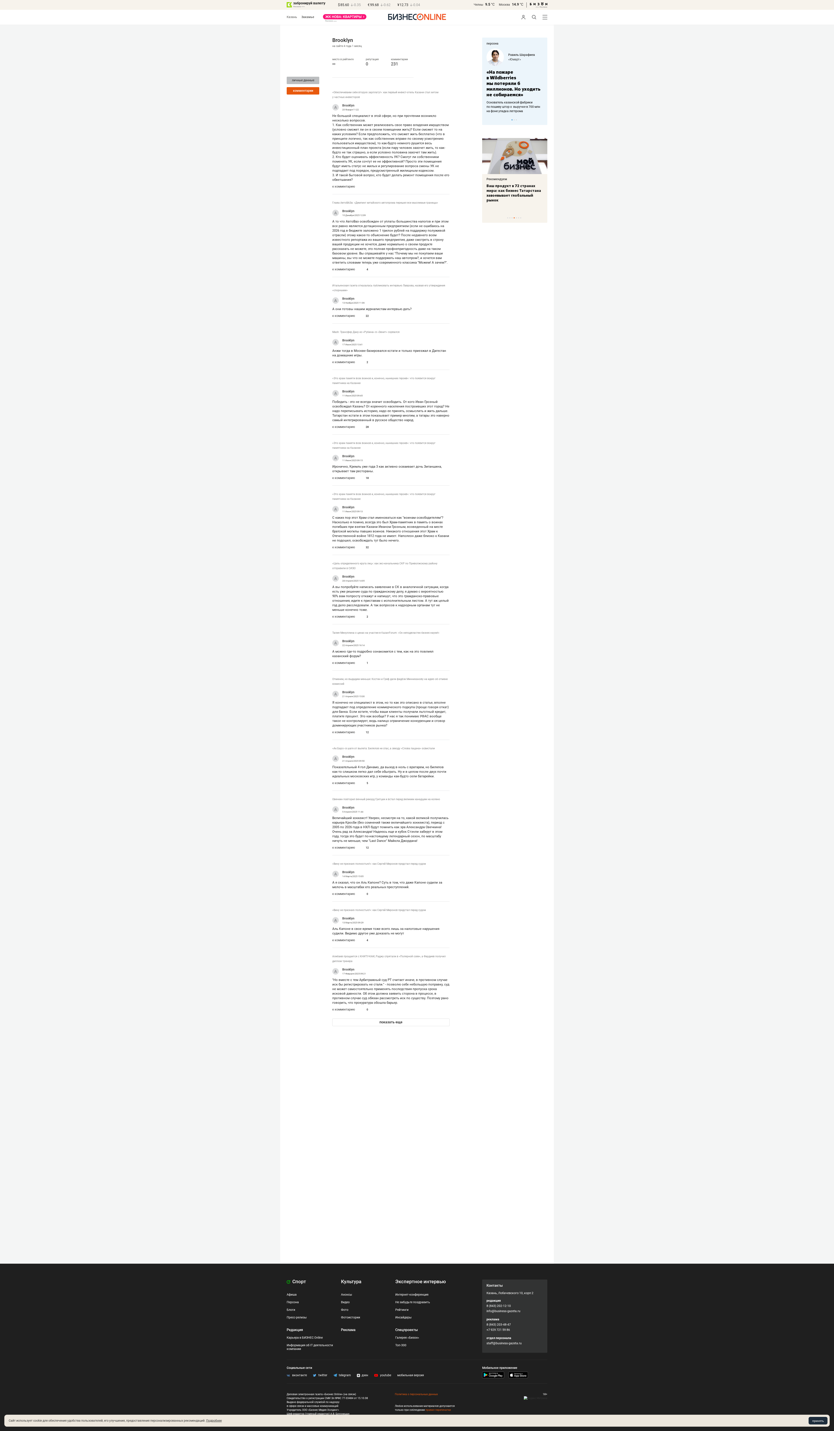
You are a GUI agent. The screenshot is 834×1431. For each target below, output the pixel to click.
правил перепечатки (438, 1409)
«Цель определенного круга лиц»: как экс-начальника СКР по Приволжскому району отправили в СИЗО (384, 566)
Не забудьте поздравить (412, 1302)
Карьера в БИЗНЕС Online (305, 1337)
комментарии (303, 90)
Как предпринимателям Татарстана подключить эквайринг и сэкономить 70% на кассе (529, 193)
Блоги (291, 1309)
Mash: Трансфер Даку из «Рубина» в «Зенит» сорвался (366, 332)
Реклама (348, 1330)
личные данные (303, 80)
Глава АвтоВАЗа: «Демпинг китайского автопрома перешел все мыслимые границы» (385, 202)
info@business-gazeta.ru (503, 1311)
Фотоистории (350, 1317)
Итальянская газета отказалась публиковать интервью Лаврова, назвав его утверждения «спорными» (388, 288)
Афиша (292, 1294)
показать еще (390, 1022)
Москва (504, 4)
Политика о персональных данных (416, 1394)
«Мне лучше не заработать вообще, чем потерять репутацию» (521, 80)
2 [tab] (514, 119)
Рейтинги (402, 1309)
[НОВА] (344, 18)
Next (542, 120)
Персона (293, 1302)
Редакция (295, 1330)
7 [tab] (520, 217)
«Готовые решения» (530, 59)
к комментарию (343, 186)
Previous (488, 120)
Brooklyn (348, 105)
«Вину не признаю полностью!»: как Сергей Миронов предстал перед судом (379, 863)
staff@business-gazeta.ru (504, 1343)
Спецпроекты (406, 1330)
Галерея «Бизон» (407, 1337)
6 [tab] (518, 217)
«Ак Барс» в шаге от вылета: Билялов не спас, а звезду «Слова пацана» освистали (383, 748)
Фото (344, 1309)
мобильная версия (410, 1375)
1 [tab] (512, 119)
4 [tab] (514, 217)
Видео (345, 1302)
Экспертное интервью (420, 1281)
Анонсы (346, 1294)
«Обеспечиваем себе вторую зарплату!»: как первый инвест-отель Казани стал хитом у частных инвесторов (385, 95)
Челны (478, 4)
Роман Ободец (526, 55)
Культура (351, 1281)
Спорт (298, 1281)
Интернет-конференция (412, 1294)
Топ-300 (400, 1345)
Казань (292, 17)
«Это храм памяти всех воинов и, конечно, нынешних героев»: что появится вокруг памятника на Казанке (383, 381)
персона (492, 43)
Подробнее (214, 1420)
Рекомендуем (512, 179)
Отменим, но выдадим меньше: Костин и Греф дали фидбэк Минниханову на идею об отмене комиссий (390, 681)
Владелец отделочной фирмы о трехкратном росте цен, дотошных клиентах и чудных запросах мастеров (521, 101)
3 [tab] (516, 119)
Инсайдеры (403, 1317)
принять (818, 1421)
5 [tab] (516, 217)
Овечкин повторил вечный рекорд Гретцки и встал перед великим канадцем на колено (386, 799)
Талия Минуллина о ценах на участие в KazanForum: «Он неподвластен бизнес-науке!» (385, 632)
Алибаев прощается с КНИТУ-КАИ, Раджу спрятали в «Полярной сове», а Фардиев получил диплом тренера (389, 959)
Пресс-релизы (297, 1317)
